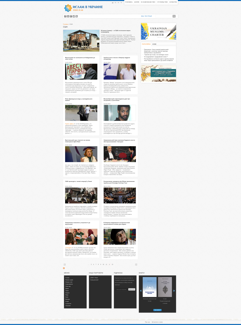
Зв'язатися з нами (157, 322)
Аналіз (67, 290)
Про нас (147, 322)
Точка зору (68, 286)
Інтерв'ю (67, 292)
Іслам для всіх (93, 280)
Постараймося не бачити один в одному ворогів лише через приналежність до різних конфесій (159, 59)
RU (115, 2)
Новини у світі (68, 282)
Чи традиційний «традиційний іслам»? (156, 56)
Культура (173, 2)
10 (103, 264)
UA (112, 2)
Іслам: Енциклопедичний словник (165, 301)
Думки (67, 288)
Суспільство (162, 2)
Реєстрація (148, 16)
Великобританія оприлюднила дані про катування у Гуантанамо (117, 99)
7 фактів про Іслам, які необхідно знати (156, 54)
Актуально (68, 305)
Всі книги (157, 310)
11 (106, 264)
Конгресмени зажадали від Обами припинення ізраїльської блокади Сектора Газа (119, 182)
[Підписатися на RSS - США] (64, 268)
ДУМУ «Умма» (94, 277)
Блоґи (136, 2)
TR (121, 2)
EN (118, 2)
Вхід (142, 16)
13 (112, 264)
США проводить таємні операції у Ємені (78, 181)
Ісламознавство (148, 2)
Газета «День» (69, 124)
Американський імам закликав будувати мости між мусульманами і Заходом (119, 140)
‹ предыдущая (65, 265)
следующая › (136, 265)
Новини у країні (69, 280)
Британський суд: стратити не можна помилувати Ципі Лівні (77, 140)
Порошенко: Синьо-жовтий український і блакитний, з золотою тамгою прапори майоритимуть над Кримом (156, 51)
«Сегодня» (68, 247)
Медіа (66, 295)
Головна (129, 2)
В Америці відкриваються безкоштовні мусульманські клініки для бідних (117, 223)
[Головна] (83, 8)
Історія (67, 301)
